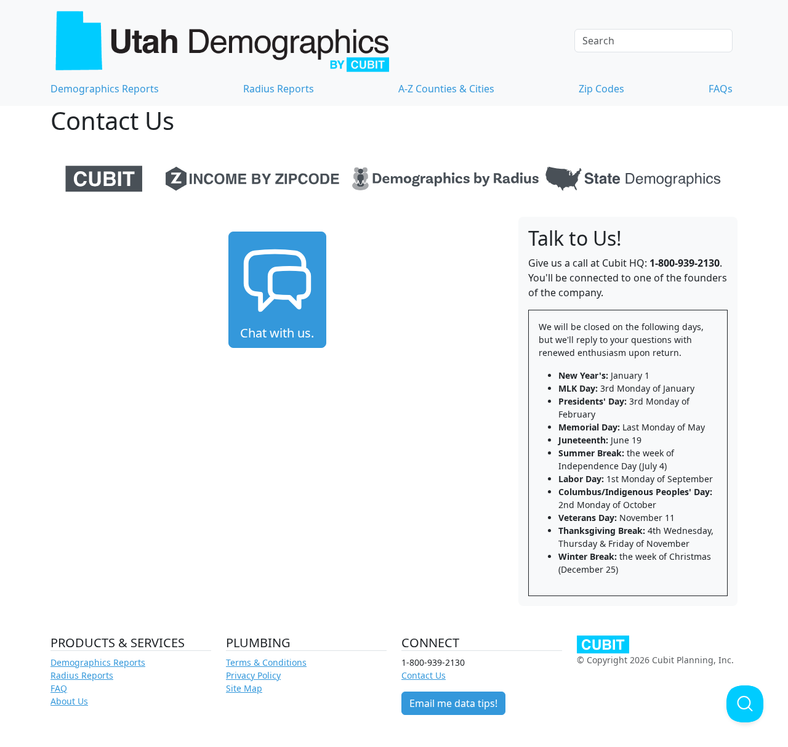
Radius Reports (278, 88)
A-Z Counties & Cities (446, 88)
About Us (69, 701)
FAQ (58, 688)
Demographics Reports (104, 88)
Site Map (244, 688)
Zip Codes (601, 88)
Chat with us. (277, 333)
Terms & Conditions (266, 662)
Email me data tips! (453, 703)
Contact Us (423, 675)
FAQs (721, 88)
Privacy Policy (253, 675)
